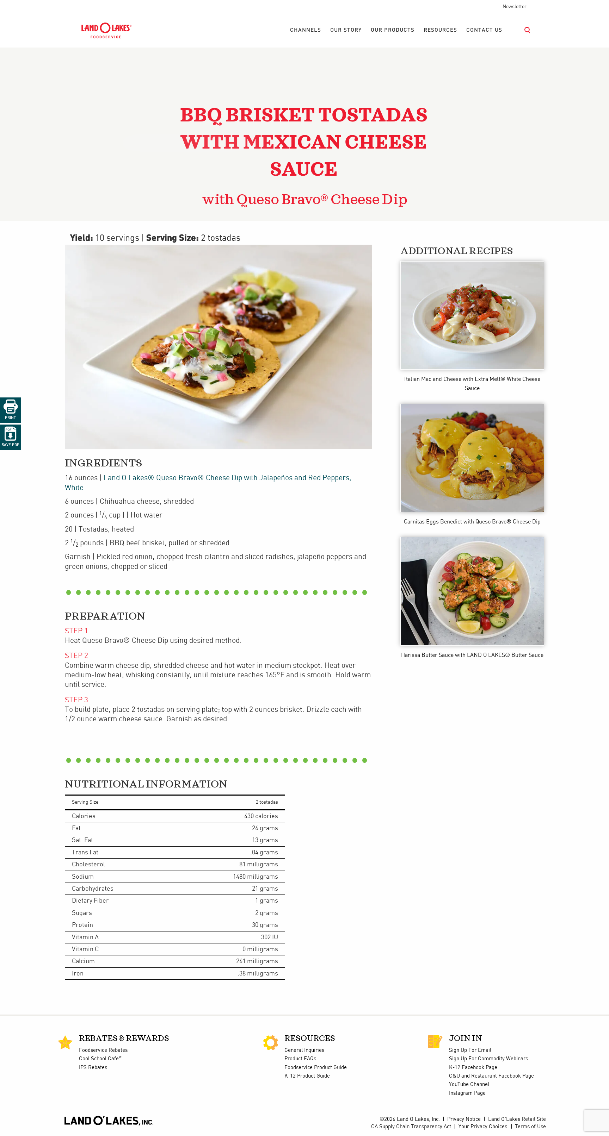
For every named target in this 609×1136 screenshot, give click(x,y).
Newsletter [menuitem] (515, 6)
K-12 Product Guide (307, 1076)
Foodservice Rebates (103, 1050)
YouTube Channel (469, 1084)
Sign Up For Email (470, 1050)
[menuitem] (305, 30)
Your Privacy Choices (483, 1127)
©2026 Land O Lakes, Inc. (409, 1119)
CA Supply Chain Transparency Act (411, 1127)
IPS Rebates (93, 1068)
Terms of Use (530, 1127)
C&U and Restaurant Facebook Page (491, 1076)
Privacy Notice (464, 1119)
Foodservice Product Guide (315, 1068)
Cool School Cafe (100, 1059)
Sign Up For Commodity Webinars (488, 1059)
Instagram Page (467, 1093)
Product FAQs (300, 1059)
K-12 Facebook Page (473, 1068)
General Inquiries (304, 1050)
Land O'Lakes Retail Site (517, 1119)
